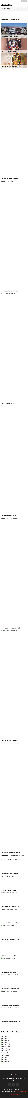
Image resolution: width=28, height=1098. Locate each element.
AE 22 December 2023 (9, 403)
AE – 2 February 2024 (9, 51)
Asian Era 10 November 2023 (11, 853)
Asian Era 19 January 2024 (10, 179)
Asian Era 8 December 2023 (11, 628)
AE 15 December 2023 (9, 516)
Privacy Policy (15, 1094)
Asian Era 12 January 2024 (10, 291)
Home (18, 8)
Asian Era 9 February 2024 (10, 36)
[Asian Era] (6, 5)
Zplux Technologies (20, 1091)
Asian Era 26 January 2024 (11, 66)
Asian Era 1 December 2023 (10, 740)
